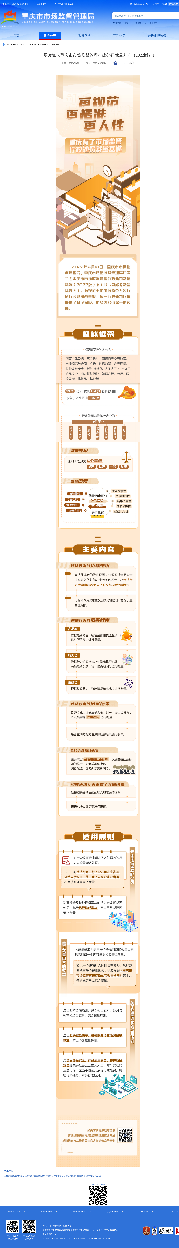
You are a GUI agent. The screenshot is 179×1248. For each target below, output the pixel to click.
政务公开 (50, 35)
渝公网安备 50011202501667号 (100, 1239)
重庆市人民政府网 (20, 4)
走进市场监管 (157, 35)
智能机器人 (139, 4)
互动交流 (119, 35)
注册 (39, 4)
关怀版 (156, 4)
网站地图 (57, 1226)
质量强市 (153, 23)
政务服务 (84, 35)
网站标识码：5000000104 (53, 1234)
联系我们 (47, 1226)
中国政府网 (5, 4)
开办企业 (128, 23)
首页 (16, 35)
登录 (44, 4)
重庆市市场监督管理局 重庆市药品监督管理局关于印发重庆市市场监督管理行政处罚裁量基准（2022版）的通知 (52, 1176)
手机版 (164, 4)
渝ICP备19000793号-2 (60, 1239)
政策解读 (44, 45)
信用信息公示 (141, 23)
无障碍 (148, 4)
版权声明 (67, 1226)
